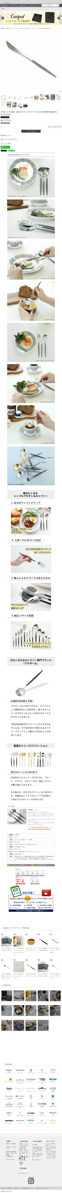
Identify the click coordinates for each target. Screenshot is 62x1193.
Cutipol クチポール (9, 28)
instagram (3, 1188)
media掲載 (9, 1188)
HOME (2, 28)
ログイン (32, 5)
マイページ (14, 5)
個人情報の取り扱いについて (27, 1188)
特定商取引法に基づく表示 (6, 1191)
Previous (2, 18)
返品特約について (6, 135)
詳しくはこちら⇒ (10, 1159)
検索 (60, 5)
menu (3, 8)
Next (58, 18)
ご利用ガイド (16, 1188)
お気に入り (5, 5)
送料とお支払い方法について (42, 1188)
